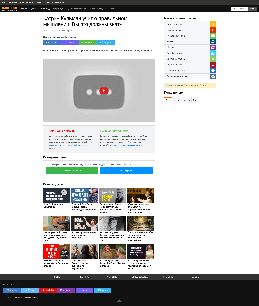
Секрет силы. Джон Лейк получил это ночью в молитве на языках (110, 208)
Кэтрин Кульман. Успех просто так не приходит (84, 235)
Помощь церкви (174, 85)
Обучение (112, 277)
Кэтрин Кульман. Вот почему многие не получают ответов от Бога (139, 264)
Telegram (107, 42)
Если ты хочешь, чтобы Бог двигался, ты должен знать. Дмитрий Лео (140, 236)
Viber (71, 42)
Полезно (195, 277)
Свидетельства (140, 277)
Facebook (52, 42)
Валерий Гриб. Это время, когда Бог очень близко (56, 263)
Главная (57, 277)
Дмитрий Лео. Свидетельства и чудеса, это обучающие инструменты (81, 266)
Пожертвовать (72, 170)
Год (194, 100)
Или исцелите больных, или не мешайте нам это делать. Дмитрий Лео (56, 236)
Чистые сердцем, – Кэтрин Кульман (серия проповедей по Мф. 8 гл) (112, 236)
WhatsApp (89, 42)
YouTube (49, 290)
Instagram (67, 290)
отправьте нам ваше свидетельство (127, 145)
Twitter (31, 290)
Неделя (177, 100)
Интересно (167, 277)
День (168, 100)
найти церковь (80, 145)
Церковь (84, 277)
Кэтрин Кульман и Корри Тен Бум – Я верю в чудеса (112, 263)
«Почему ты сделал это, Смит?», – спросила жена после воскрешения (139, 208)
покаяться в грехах (57, 145)
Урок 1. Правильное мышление (54, 205)
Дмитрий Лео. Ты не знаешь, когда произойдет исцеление (84, 207)
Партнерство (126, 170)
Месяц (187, 100)
